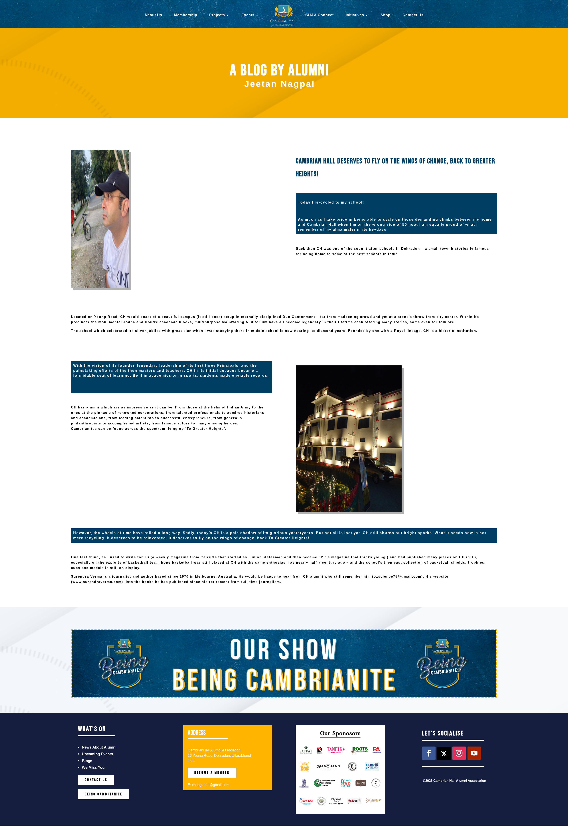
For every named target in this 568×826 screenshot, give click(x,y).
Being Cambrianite (103, 794)
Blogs (87, 761)
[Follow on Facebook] (429, 753)
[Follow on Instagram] (459, 753)
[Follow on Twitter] (444, 753)
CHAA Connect (319, 15)
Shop (385, 15)
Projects (217, 15)
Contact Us (413, 15)
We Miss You (93, 767)
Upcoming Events (97, 754)
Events (247, 15)
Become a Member (212, 773)
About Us (153, 15)
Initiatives (355, 15)
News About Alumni (99, 747)
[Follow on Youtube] (474, 753)
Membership (185, 15)
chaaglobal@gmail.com (210, 785)
